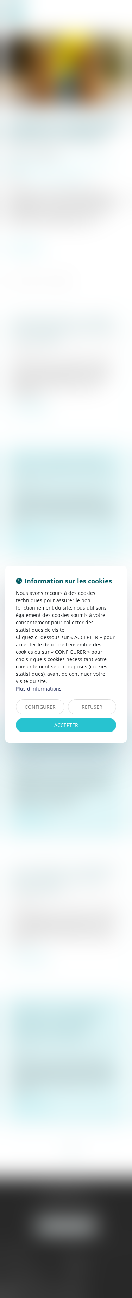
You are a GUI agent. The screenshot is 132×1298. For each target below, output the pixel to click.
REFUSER (92, 706)
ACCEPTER (66, 725)
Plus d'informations (39, 688)
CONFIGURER (40, 706)
